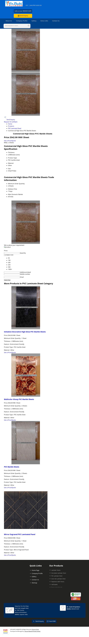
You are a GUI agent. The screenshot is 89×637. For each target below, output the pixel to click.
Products (11, 126)
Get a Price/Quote (10, 141)
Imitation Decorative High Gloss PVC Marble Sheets (25, 332)
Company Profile (21, 21)
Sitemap (34, 583)
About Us (9, 21)
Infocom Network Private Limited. (32, 631)
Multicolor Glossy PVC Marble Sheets (19, 399)
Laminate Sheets (55, 570)
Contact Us (56, 21)
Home (10, 124)
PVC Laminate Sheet (14, 128)
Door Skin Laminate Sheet (58, 579)
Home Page (35, 570)
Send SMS (52, 621)
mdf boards (54, 584)
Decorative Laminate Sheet (58, 573)
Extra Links (44, 21)
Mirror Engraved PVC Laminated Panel (19, 534)
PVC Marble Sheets (11, 467)
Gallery (34, 21)
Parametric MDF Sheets (57, 581)
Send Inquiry (23, 16)
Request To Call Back (10, 122)
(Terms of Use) (35, 629)
